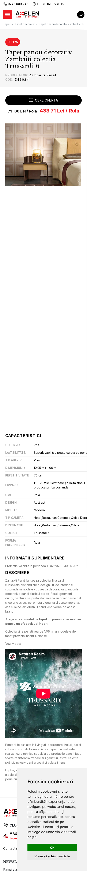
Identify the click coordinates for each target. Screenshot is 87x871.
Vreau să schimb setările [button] (52, 856)
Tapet (7, 24)
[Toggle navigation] (7, 14)
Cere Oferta (46, 100)
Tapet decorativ (25, 24)
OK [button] (52, 847)
